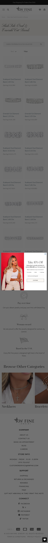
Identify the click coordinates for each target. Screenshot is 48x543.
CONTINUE (35, 280)
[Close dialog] (45, 254)
